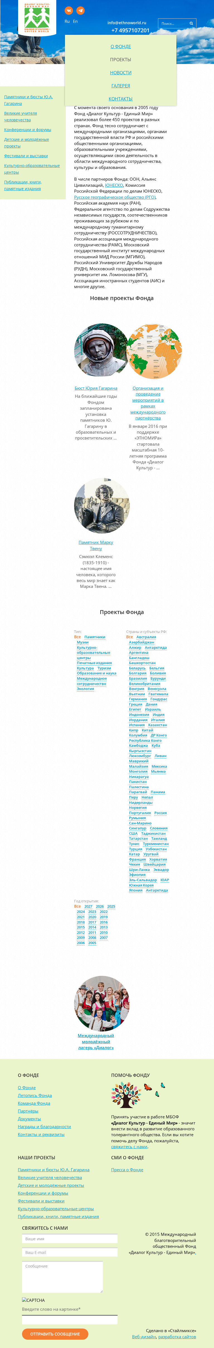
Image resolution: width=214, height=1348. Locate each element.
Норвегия (138, 807)
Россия (160, 812)
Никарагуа (139, 776)
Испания (137, 724)
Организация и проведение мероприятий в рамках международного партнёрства (148, 403)
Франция (137, 859)
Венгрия (136, 688)
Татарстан (138, 838)
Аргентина (139, 652)
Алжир (135, 647)
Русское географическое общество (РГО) (114, 197)
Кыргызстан (140, 750)
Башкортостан (142, 662)
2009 (81, 937)
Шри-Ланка (139, 869)
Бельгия (156, 668)
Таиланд (159, 838)
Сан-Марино (140, 823)
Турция (135, 848)
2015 (81, 927)
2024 (81, 911)
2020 (92, 916)
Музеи (83, 642)
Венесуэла (157, 688)
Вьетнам (137, 693)
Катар (134, 853)
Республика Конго (145, 740)
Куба (156, 745)
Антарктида (156, 647)
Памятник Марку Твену (96, 545)
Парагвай (138, 791)
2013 (104, 927)
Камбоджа (138, 745)
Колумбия (138, 735)
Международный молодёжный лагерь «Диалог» (96, 1041)
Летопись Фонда (35, 1095)
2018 (81, 922)
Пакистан (138, 781)
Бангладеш (139, 657)
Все (77, 636)
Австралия (146, 636)
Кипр (133, 730)
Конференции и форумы (27, 129)
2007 (104, 937)
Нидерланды (141, 802)
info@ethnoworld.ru (127, 22)
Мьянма (158, 771)
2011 (92, 932)
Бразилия (138, 678)
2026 (100, 906)
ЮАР (164, 879)
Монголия (138, 771)
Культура (85, 668)
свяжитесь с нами (129, 1146)
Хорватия (158, 859)
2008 (92, 937)
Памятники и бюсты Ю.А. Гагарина (53, 1169)
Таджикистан (153, 833)
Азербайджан (141, 642)
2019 (104, 916)
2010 (104, 932)
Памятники (94, 636)
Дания (151, 704)
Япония (135, 890)
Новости (121, 73)
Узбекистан (156, 848)
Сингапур (137, 828)
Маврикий (139, 760)
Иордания (138, 719)
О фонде (121, 46)
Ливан (160, 755)
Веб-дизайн (144, 1336)
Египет (135, 709)
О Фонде (27, 1087)
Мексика (159, 766)
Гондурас (158, 698)
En (75, 21)
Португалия (140, 812)
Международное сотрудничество (92, 681)
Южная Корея (141, 885)
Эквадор (161, 869)
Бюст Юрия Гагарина (96, 388)
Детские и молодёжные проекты (51, 1185)
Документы (29, 1118)
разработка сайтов (177, 1336)
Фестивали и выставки (26, 155)
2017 (92, 922)
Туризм (104, 668)
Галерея (120, 86)
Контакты (121, 99)
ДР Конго (159, 735)
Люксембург (140, 755)
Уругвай (151, 853)
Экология (85, 688)
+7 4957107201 (130, 30)
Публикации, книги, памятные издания (58, 1216)
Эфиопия (137, 874)
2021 (81, 916)
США (133, 833)
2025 (111, 906)
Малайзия (138, 766)
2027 (88, 906)
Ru (67, 21)
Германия (138, 698)
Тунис (134, 843)
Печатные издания (94, 662)
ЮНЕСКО (114, 185)
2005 (92, 942)
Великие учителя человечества (50, 1177)
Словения (158, 828)
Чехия (134, 864)
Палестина (139, 786)
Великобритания (144, 683)
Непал (147, 797)
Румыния (137, 817)
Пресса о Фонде (127, 1169)
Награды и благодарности (44, 1126)
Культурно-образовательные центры (93, 652)
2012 (81, 932)
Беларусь (137, 668)
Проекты (120, 60)
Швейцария (155, 864)
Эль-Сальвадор (143, 879)
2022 (104, 911)
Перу (133, 797)
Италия (158, 719)
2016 (104, 922)
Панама (158, 791)
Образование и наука (96, 673)
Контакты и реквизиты (41, 1134)
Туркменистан (156, 843)
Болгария (137, 673)
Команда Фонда (34, 1103)
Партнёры (28, 1111)
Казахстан (157, 724)
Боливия (158, 673)
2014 (92, 927)
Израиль (153, 709)
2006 (81, 942)
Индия (158, 714)
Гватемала (158, 693)
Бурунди (158, 678)
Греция (135, 704)
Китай (147, 730)
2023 (92, 911)
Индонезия (139, 714)
